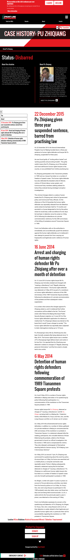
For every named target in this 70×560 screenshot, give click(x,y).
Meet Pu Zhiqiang (48, 100)
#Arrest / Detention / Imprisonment (50, 519)
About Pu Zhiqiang (8, 49)
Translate (66, 27)
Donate (26, 21)
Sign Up (35, 536)
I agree (49, 2)
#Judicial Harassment (32, 519)
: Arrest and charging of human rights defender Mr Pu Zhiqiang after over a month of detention (13, 132)
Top (2, 115)
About (2, 119)
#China (16, 519)
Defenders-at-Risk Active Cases (51, 556)
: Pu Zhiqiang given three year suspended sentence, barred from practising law (13, 124)
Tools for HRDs (9, 21)
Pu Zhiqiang (54, 409)
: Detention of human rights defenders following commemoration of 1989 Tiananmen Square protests (13, 140)
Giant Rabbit (41, 547)
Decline (58, 2)
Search (60, 21)
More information (12, 11)
